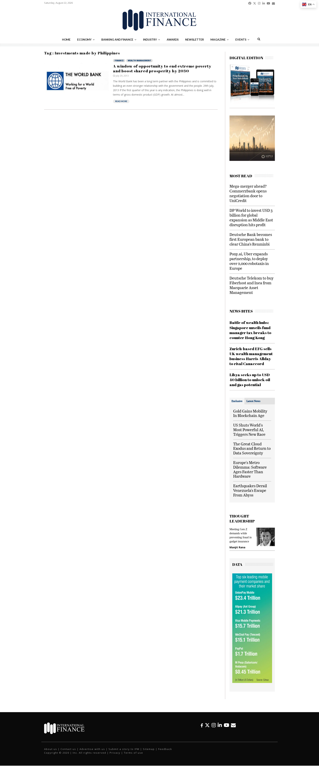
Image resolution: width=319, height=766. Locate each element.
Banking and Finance (117, 39)
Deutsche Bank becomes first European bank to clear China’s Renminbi (250, 239)
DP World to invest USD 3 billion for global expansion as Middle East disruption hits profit (251, 217)
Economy (84, 39)
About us (50, 749)
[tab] (236, 401)
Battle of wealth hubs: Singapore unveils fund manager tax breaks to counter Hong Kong (250, 330)
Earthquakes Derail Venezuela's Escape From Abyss (250, 490)
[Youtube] (226, 725)
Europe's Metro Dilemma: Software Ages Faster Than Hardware (250, 469)
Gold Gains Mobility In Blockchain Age (250, 413)
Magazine (218, 39)
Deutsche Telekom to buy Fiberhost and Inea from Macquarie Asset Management (251, 285)
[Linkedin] (220, 725)
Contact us (68, 749)
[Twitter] (207, 725)
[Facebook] (201, 725)
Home (66, 39)
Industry (150, 39)
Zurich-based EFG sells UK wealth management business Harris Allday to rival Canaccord (251, 356)
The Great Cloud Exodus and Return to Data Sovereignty (252, 448)
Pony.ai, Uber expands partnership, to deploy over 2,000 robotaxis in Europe (249, 261)
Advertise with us (92, 749)
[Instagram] (214, 725)
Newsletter (194, 39)
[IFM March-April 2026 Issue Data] (252, 682)
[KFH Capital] (252, 160)
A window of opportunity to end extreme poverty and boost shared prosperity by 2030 (162, 68)
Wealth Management (139, 60)
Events (240, 39)
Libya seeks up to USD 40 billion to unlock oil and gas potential (249, 379)
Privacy (115, 752)
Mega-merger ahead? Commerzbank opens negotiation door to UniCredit (248, 193)
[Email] (233, 725)
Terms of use (133, 752)
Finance (119, 60)
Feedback (165, 749)
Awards (173, 39)
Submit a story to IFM (124, 749)
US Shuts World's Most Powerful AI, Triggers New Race (249, 429)
